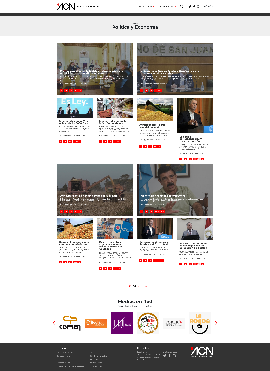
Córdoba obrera (63, 356)
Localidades (166, 6)
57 (146, 286)
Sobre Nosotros (95, 366)
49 (130, 286)
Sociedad (60, 359)
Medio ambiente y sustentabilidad (70, 366)
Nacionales (93, 359)
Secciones (145, 6)
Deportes (93, 352)
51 (139, 286)
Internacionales (95, 363)
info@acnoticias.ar (170, 352)
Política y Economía (65, 352)
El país (78, 90)
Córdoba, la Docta (64, 363)
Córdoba (198, 159)
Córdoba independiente (98, 356)
